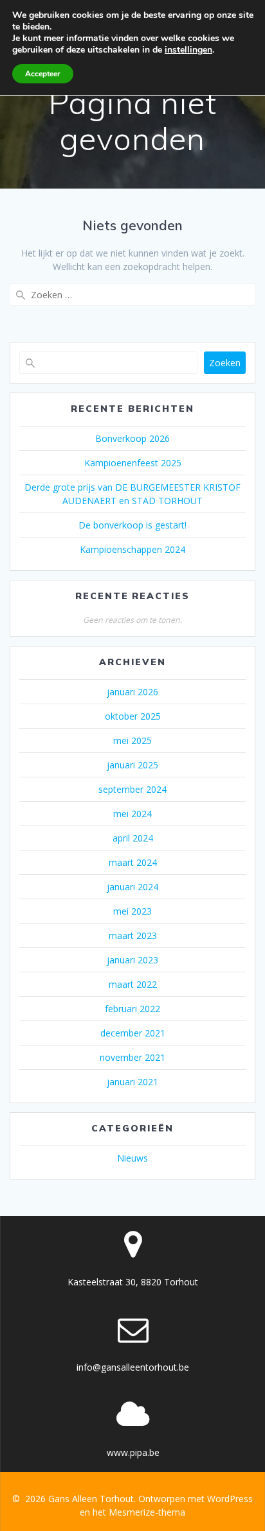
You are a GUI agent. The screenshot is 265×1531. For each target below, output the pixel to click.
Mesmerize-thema (147, 1512)
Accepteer (42, 74)
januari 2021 (132, 1082)
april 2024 (133, 838)
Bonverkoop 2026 (132, 438)
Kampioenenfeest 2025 (132, 463)
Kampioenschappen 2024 (132, 549)
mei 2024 (132, 814)
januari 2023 (132, 960)
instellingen (188, 50)
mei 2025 (132, 740)
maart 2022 (133, 984)
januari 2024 (132, 887)
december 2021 (132, 1033)
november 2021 (132, 1057)
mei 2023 (132, 911)
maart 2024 (133, 862)
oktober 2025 (133, 716)
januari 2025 (132, 765)
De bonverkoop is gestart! (132, 525)
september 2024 (132, 789)
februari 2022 (132, 1008)
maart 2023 (133, 935)
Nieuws (132, 1158)
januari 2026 (132, 692)
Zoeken (225, 363)
